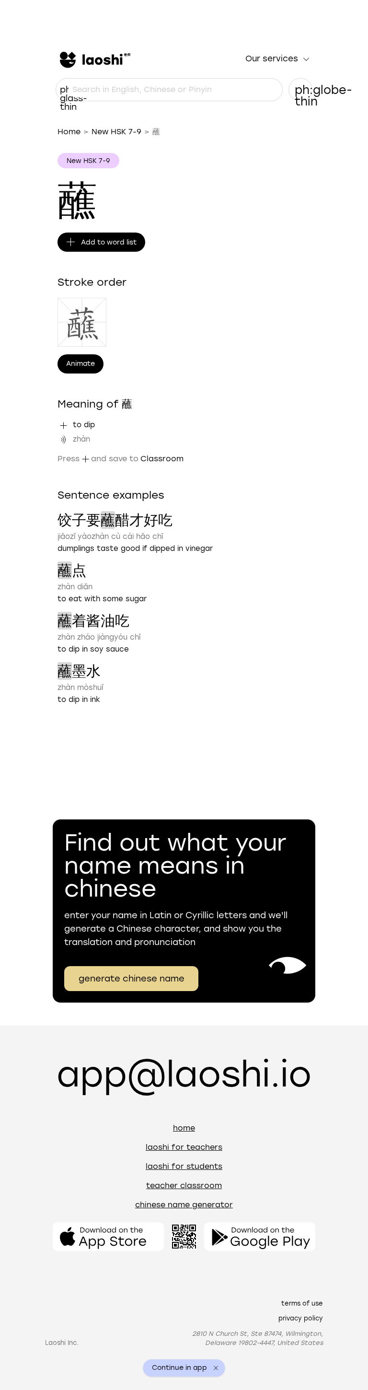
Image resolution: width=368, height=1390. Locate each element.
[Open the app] (108, 1236)
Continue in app (179, 1368)
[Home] (94, 59)
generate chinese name (131, 978)
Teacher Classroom (184, 1185)
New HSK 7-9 (116, 131)
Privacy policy (300, 1318)
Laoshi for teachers (184, 1147)
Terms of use (302, 1303)
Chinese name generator (184, 1204)
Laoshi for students (184, 1166)
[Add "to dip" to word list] (63, 425)
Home (69, 131)
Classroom (162, 458)
